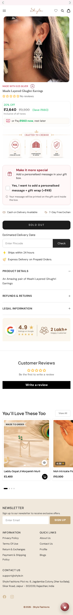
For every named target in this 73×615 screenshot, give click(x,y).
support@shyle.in (13, 575)
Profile (43, 549)
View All (63, 413)
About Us (45, 538)
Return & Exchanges (14, 549)
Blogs (43, 555)
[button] (11, 96)
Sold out (37, 225)
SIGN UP (60, 520)
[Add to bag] (44, 476)
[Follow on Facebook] (4, 597)
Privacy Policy (11, 538)
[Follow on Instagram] (12, 597)
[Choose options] (44, 462)
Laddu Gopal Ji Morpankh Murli (22, 471)
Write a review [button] (37, 385)
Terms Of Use (10, 543)
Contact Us (46, 543)
